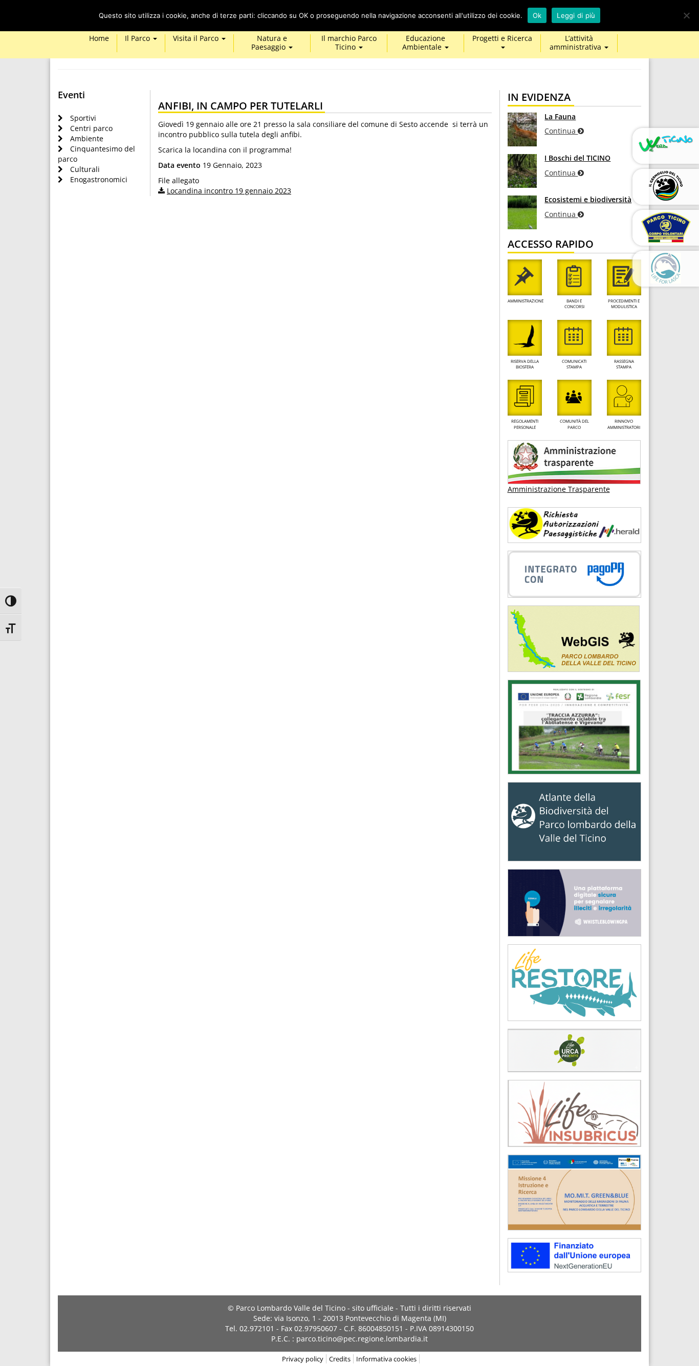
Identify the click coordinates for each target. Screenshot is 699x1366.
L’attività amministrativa (576, 43)
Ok (537, 15)
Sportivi (83, 118)
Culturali (85, 169)
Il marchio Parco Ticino (349, 43)
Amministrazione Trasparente (559, 489)
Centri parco (91, 128)
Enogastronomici (98, 179)
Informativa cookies (386, 1358)
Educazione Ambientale (423, 43)
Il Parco (138, 38)
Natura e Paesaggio (269, 43)
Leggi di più (576, 15)
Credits (340, 1358)
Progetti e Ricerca (502, 38)
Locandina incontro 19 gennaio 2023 (229, 191)
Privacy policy (302, 1358)
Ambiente (86, 138)
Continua (561, 131)
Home (99, 38)
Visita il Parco (197, 38)
